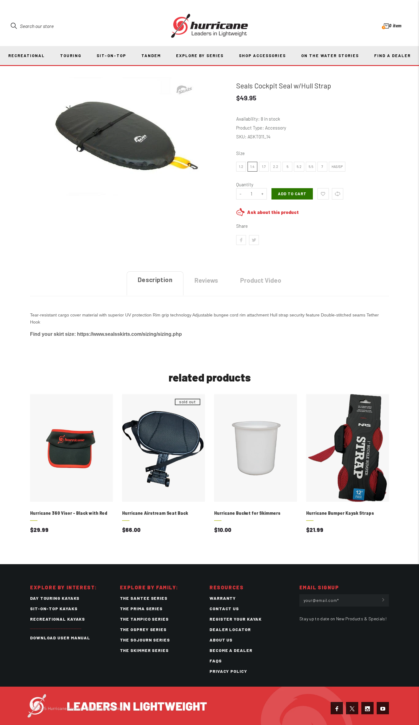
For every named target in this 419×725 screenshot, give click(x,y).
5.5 (311, 167)
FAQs (216, 660)
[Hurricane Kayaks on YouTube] (383, 708)
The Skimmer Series (144, 650)
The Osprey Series (143, 629)
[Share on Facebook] (241, 240)
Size (240, 153)
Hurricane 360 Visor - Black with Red (68, 513)
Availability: (248, 119)
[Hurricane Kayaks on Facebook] (337, 708)
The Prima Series (141, 608)
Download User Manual (60, 637)
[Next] (380, 470)
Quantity (244, 184)
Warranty (223, 598)
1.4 (252, 167)
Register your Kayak (236, 619)
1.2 (241, 167)
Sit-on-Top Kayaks (53, 608)
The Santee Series (143, 598)
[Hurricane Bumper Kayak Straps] (347, 448)
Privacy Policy (228, 671)
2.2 (275, 167)
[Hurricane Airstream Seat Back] (163, 448)
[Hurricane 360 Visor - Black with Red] (71, 448)
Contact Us (224, 608)
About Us (221, 639)
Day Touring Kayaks (54, 598)
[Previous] (38, 470)
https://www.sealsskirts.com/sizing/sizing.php (129, 334)
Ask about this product (273, 212)
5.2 (299, 167)
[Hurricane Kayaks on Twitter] (352, 708)
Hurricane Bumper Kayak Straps (340, 513)
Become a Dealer (231, 650)
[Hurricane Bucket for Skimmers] (255, 448)
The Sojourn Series (145, 639)
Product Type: (250, 127)
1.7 (264, 167)
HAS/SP (337, 167)
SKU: (242, 136)
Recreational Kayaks (57, 619)
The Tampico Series (144, 619)
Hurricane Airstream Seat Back (155, 513)
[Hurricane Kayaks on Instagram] (367, 708)
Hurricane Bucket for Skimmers (247, 513)
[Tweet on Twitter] (254, 240)
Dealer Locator (230, 629)
